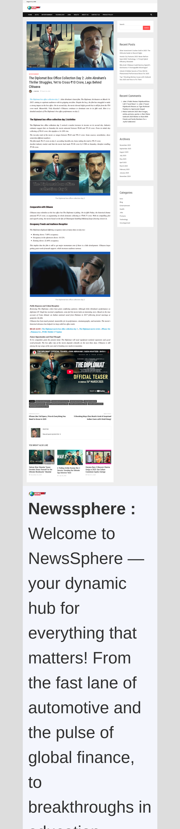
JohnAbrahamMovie (90, 401)
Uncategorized (125, 223)
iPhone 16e (106, 329)
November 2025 (125, 145)
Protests (123, 216)
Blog (121, 202)
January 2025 (124, 173)
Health (76, 15)
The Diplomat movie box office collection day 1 (60, 329)
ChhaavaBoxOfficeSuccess (60, 401)
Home (30, 15)
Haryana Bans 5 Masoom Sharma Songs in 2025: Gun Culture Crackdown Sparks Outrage (98, 469)
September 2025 (125, 148)
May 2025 (123, 159)
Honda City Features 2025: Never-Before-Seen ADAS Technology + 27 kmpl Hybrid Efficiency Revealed (134, 59)
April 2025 (123, 162)
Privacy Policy (108, 15)
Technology (60, 15)
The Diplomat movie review (89, 329)
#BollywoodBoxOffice (43, 401)
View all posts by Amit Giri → (52, 434)
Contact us (96, 15)
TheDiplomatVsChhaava (95, 404)
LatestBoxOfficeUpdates (37, 404)
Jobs (69, 15)
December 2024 (125, 176)
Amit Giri (36, 91)
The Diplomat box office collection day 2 (44, 99)
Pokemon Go (36, 332)
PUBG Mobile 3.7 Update (52, 332)
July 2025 (123, 155)
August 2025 (124, 152)
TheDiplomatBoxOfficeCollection (57, 404)
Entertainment (47, 15)
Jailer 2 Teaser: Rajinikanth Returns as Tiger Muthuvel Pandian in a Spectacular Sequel (136, 106)
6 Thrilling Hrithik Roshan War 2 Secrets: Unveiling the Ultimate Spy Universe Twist (68, 470)
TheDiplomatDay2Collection (78, 404)
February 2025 (124, 169)
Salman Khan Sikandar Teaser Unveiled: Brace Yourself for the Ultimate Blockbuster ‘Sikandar (40, 469)
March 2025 (124, 166)
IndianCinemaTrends (76, 401)
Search (122, 24)
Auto (37, 15)
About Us (85, 15)
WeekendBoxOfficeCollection (39, 406)
